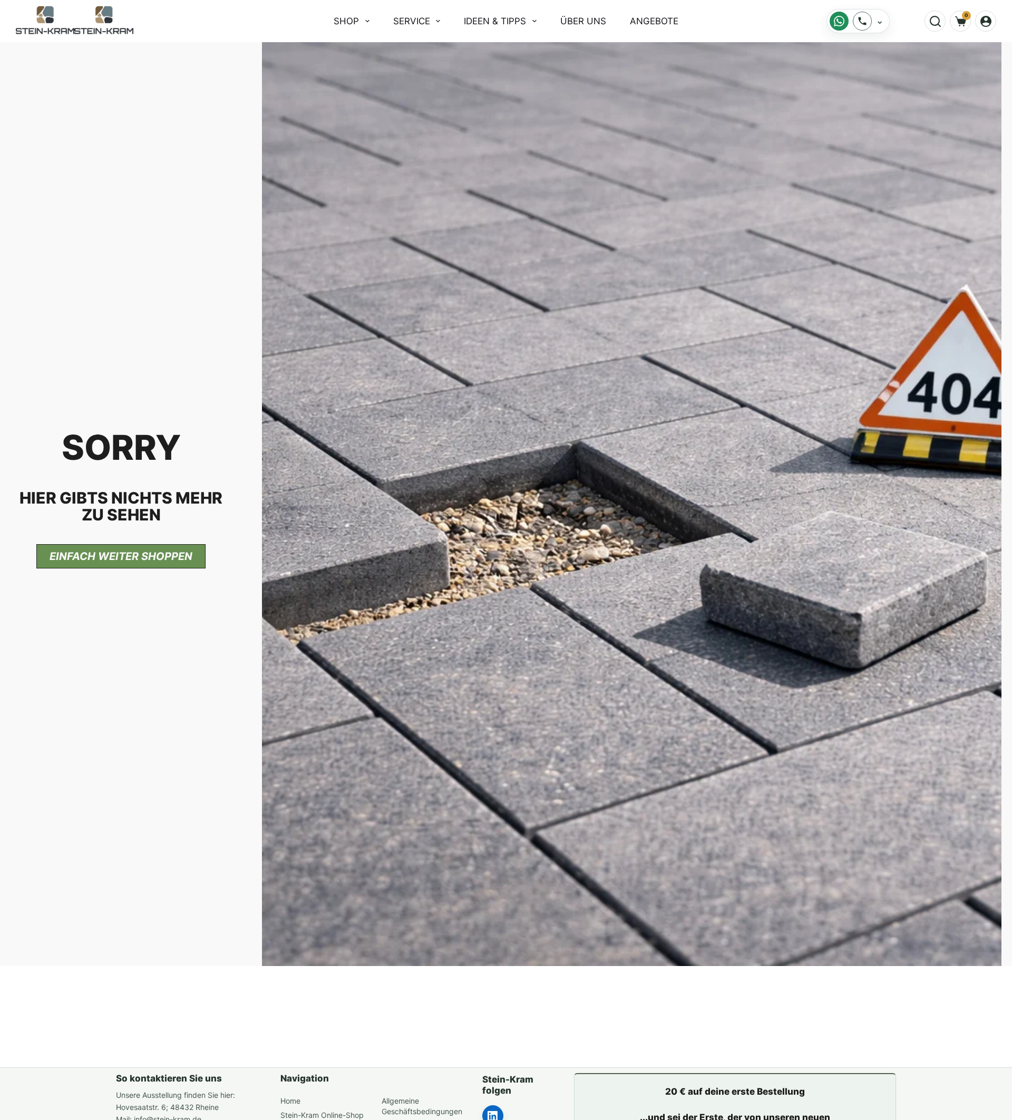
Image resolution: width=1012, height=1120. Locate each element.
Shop (346, 21)
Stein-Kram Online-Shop (322, 1115)
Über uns (583, 21)
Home (290, 1100)
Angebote (654, 21)
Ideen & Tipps (495, 21)
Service (411, 21)
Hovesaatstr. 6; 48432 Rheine (167, 1107)
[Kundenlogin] (986, 21)
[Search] (935, 21)
